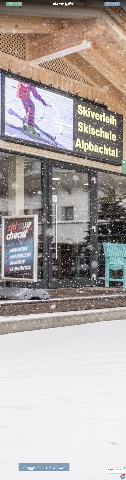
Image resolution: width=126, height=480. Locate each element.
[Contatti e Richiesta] (124, 166)
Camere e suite (31, 9)
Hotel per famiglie (44, 9)
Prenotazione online (92, 9)
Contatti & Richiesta (106, 9)
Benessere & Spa (56, 9)
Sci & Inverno (67, 9)
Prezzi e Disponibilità (112, 4)
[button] (100, 4)
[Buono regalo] (124, 171)
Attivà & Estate (78, 9)
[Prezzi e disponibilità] (124, 162)
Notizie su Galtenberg (14, 4)
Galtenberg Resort (19, 9)
